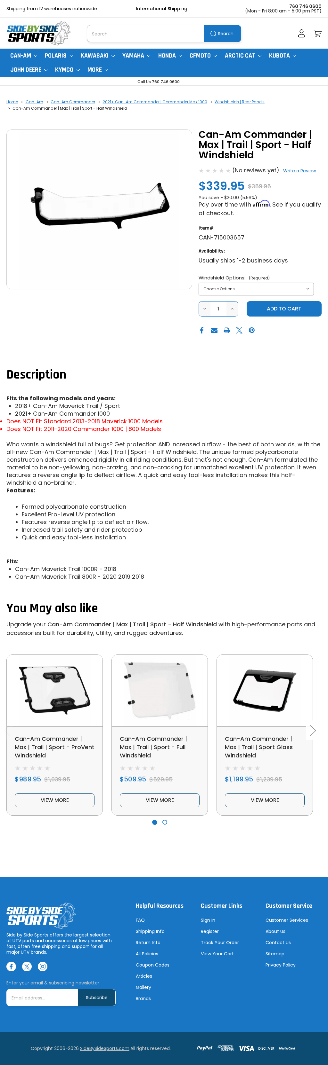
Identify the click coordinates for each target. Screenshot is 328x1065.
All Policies (147, 954)
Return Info (148, 942)
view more (55, 800)
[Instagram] (42, 966)
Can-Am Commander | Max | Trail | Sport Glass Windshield (259, 747)
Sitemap (275, 954)
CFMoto (201, 55)
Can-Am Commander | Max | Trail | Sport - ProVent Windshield (54, 747)
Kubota (280, 55)
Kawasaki (95, 55)
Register (210, 931)
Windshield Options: (234, 277)
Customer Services (287, 920)
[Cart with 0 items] (318, 33)
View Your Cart (217, 954)
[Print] (227, 330)
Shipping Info (150, 931)
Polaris (56, 55)
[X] (239, 330)
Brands (143, 998)
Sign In (208, 920)
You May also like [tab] (52, 608)
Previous (7, 730)
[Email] (214, 330)
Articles (144, 976)
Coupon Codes (152, 965)
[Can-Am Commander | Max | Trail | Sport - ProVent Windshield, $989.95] (54, 690)
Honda (167, 55)
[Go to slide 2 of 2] (164, 822)
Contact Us (278, 942)
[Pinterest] (252, 330)
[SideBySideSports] (38, 33)
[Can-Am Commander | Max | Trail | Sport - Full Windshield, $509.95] (160, 690)
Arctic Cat (241, 55)
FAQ (140, 920)
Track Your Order (220, 942)
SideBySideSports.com (104, 1048)
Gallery (143, 987)
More (95, 70)
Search (226, 33)
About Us (275, 931)
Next (312, 730)
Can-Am (21, 55)
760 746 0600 (305, 6)
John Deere (26, 70)
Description (36, 375)
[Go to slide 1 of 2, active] (154, 822)
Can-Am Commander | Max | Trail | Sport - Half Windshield (132, 624)
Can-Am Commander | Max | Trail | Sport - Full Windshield (153, 747)
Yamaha (133, 55)
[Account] (302, 33)
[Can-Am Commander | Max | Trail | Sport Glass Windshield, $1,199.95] (265, 690)
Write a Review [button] (299, 170)
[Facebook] (202, 330)
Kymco (65, 70)
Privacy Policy (281, 965)
